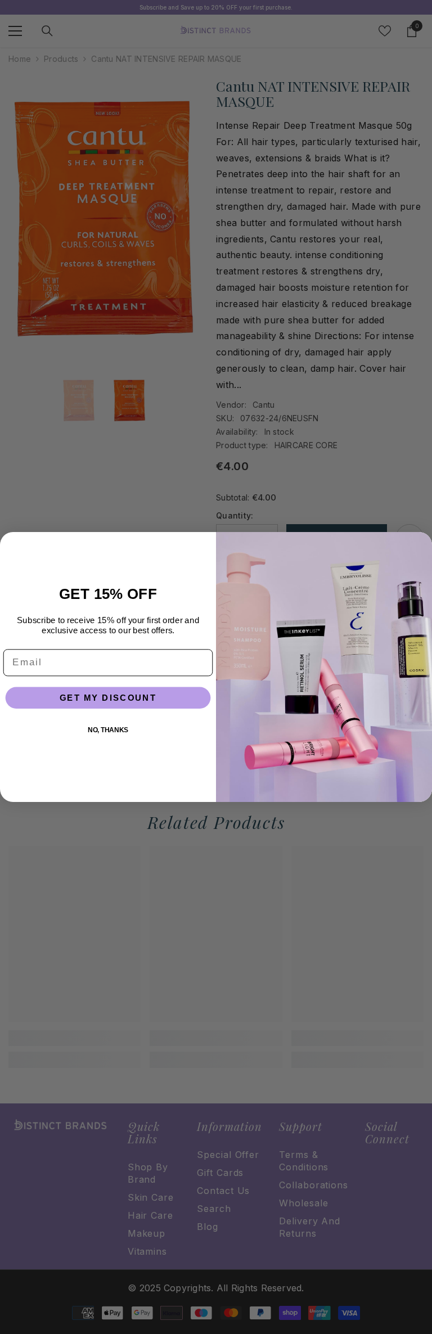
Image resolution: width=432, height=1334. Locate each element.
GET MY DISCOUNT (108, 697)
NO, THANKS (108, 729)
